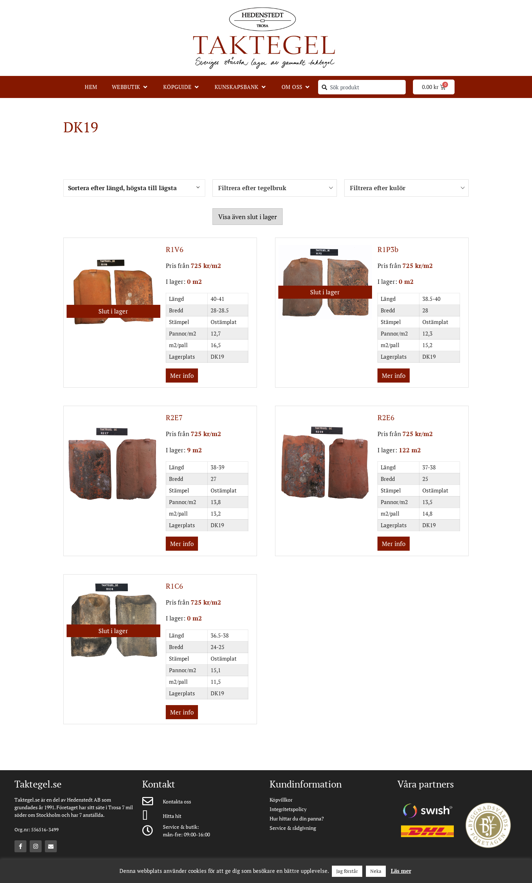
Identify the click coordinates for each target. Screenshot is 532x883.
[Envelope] (51, 846)
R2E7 (174, 417)
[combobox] (362, 87)
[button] (130, 87)
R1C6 (174, 586)
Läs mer (401, 870)
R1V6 (174, 249)
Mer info (182, 375)
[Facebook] (20, 846)
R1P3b (387, 249)
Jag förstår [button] (347, 871)
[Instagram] (36, 846)
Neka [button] (375, 871)
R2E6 (385, 417)
